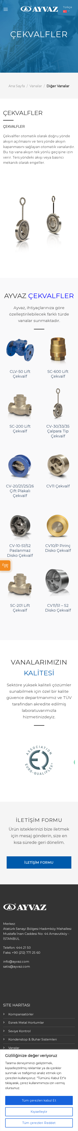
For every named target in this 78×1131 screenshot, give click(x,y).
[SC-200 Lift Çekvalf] (20, 404)
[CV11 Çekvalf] (58, 464)
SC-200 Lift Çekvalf (20, 428)
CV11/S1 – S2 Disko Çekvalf (58, 608)
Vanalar (36, 86)
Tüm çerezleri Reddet (39, 1123)
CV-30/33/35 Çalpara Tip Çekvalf (57, 431)
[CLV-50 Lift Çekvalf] (20, 350)
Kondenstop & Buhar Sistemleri (32, 1039)
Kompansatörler (20, 1014)
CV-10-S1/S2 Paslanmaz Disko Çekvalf (20, 550)
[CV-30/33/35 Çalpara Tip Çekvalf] (58, 404)
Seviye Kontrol (19, 1031)
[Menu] (5, 9)
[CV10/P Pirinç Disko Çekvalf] (58, 524)
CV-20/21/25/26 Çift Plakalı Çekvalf (20, 491)
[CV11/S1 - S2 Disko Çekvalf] (58, 584)
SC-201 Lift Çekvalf (20, 608)
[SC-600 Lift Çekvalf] (58, 350)
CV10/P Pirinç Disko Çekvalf (58, 548)
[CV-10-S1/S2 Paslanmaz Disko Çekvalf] (20, 524)
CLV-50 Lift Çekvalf (20, 374)
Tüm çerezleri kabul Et (39, 1100)
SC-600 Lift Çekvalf (57, 374)
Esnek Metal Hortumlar (26, 1023)
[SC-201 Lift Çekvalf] (20, 584)
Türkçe (67, 7)
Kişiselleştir (39, 1112)
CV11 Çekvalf (58, 486)
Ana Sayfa (17, 86)
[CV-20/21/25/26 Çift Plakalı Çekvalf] (20, 464)
